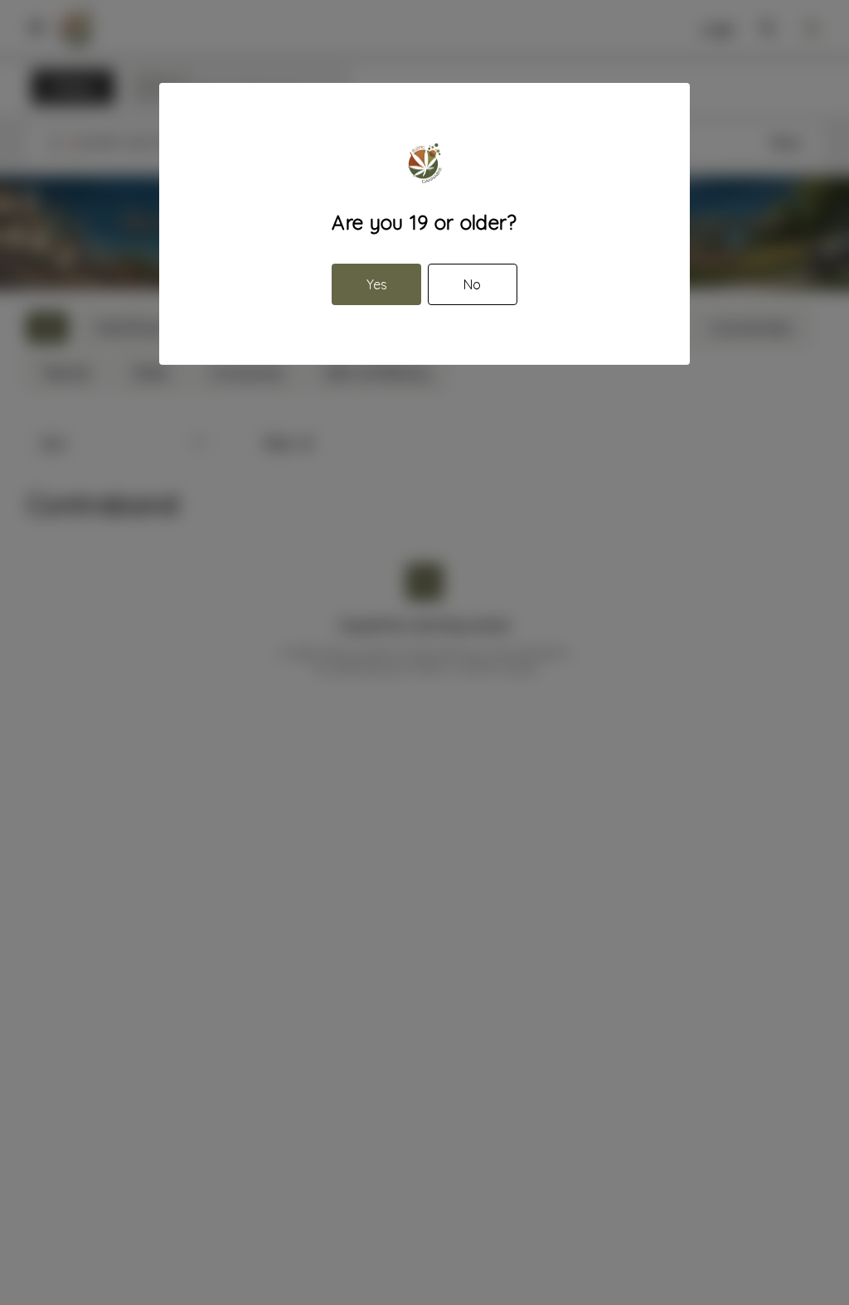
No (472, 284)
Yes (376, 284)
